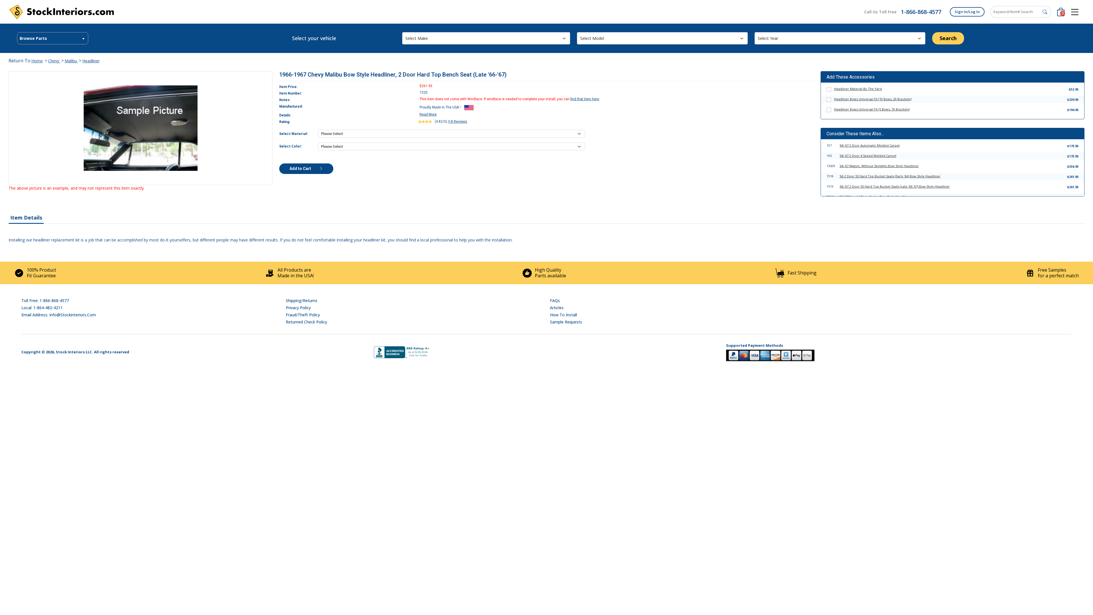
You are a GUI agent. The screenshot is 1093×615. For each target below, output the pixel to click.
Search (948, 38)
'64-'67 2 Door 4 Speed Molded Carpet (867, 155)
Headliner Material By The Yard (858, 89)
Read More (428, 114)
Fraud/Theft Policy (303, 314)
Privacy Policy (298, 307)
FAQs (555, 300)
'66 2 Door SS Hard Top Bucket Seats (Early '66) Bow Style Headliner (889, 176)
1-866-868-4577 (921, 12)
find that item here (584, 99)
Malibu (71, 60)
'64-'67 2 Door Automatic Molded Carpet (869, 145)
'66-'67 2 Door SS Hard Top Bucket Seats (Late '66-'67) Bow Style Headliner (894, 186)
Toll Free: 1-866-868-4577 (45, 300)
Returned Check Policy (306, 322)
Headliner (91, 60)
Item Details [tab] (26, 217)
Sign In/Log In (967, 11)
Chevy (54, 60)
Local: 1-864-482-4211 (42, 307)
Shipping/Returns (301, 300)
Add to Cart (300, 168)
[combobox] (52, 38)
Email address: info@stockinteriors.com (58, 314)
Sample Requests (566, 322)
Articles (557, 307)
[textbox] (52, 38)
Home (37, 60)
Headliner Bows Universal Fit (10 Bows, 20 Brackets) (872, 99)
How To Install (563, 314)
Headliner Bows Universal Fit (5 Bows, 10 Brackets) (872, 109)
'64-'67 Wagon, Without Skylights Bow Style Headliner (879, 166)
